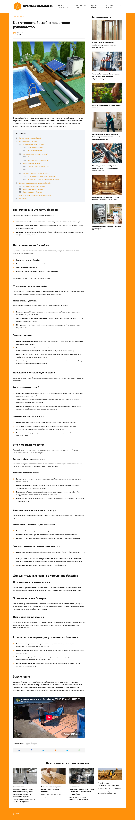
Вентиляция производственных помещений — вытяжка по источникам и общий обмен (81, 790)
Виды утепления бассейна (28, 141)
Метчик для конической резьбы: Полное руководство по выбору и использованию (105, 168)
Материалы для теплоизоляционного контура (42, 176)
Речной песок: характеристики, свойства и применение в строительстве (109, 785)
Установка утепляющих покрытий (38, 160)
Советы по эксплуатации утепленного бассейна (35, 195)
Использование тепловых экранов (34, 186)
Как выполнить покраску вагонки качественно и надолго (50, 789)
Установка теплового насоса (32, 164)
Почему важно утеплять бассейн (30, 138)
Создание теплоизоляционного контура (36, 173)
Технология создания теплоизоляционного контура (43, 179)
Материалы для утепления (36, 147)
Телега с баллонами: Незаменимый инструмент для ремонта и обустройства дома (105, 76)
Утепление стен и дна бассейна (33, 144)
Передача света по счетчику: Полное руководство (106, 227)
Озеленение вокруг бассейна (32, 192)
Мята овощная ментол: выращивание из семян (106, 106)
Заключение (23, 198)
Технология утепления (35, 151)
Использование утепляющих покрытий (35, 154)
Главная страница (18, 16)
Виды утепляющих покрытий (36, 157)
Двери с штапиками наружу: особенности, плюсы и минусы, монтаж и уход (104, 44)
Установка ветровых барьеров (33, 189)
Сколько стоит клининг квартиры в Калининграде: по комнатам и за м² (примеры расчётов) (106, 136)
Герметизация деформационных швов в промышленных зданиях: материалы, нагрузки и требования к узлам (23, 792)
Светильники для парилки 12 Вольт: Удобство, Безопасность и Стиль (106, 198)
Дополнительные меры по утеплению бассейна (35, 183)
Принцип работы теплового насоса (38, 166)
